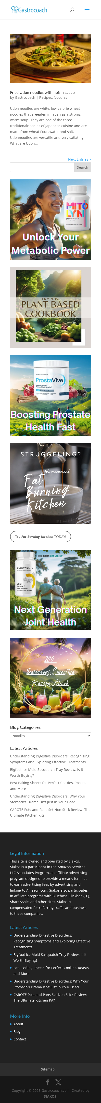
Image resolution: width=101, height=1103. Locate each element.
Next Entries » (79, 159)
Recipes (45, 97)
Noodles (60, 97)
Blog (17, 1031)
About (18, 1024)
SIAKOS (50, 1096)
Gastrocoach (25, 97)
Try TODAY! (40, 536)
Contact (19, 1039)
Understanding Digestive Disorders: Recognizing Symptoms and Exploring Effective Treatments (51, 941)
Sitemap (48, 1069)
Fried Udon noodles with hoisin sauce (42, 93)
